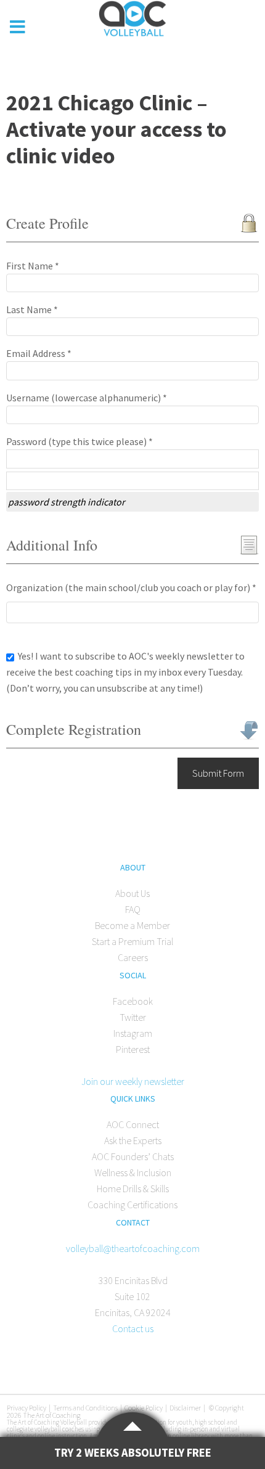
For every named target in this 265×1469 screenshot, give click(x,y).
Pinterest (133, 1049)
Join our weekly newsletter (132, 1081)
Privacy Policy (26, 1407)
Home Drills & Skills (133, 1188)
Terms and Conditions (85, 1407)
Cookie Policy (143, 1407)
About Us (132, 893)
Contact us (132, 1328)
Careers (133, 957)
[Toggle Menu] (18, 27)
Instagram (132, 1033)
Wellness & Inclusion (132, 1172)
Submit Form (218, 773)
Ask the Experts (132, 1140)
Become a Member (132, 925)
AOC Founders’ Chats (133, 1156)
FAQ (133, 909)
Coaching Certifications (132, 1204)
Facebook (133, 1001)
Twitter (133, 1017)
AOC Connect (133, 1124)
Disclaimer (185, 1407)
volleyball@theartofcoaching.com (133, 1248)
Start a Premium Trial (132, 941)
